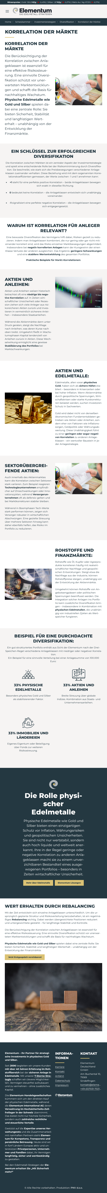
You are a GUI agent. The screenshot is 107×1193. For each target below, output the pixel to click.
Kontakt (59, 1071)
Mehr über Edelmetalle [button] (38, 883)
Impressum (62, 1085)
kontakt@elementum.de (91, 1084)
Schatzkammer (22, 22)
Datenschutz (62, 1080)
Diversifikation (67, 22)
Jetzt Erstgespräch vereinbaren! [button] (25, 957)
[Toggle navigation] (7, 11)
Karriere (59, 1067)
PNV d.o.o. (77, 1187)
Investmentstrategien (45, 22)
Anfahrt (59, 1076)
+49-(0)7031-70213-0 (91, 1088)
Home (8, 22)
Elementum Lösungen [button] (69, 883)
